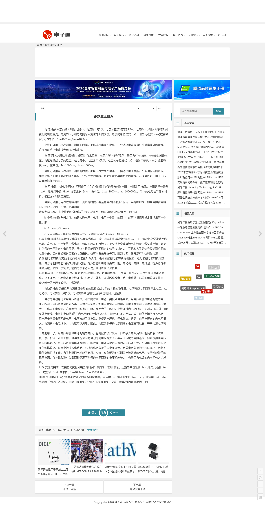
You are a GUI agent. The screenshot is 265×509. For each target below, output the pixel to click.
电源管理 (207, 282)
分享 (116, 412)
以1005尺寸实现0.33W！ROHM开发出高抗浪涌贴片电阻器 (210, 157)
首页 (39, 44)
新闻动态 (104, 35)
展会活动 (134, 35)
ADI (199, 267)
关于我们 (222, 35)
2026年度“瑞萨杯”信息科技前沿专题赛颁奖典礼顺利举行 (208, 172)
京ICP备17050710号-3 (158, 502)
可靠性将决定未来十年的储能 (193, 197)
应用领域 (193, 35)
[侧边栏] (159, 108)
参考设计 (50, 44)
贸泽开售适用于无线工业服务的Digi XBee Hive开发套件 (53, 474)
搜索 (218, 111)
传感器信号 (211, 294)
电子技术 (208, 35)
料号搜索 (148, 35)
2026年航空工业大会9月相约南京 (196, 202)
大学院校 (163, 35)
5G (197, 263)
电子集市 (119, 35)
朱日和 (199, 293)
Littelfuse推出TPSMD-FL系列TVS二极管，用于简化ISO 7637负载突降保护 (153, 471)
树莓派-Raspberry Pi (193, 279)
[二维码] (260, 497)
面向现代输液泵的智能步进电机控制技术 (200, 167)
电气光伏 (218, 281)
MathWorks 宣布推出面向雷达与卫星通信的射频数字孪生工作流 (120, 471)
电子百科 (178, 35)
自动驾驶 (185, 275)
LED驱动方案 (212, 268)
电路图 (187, 290)
